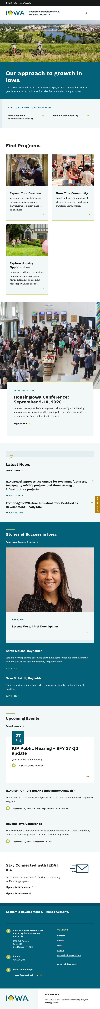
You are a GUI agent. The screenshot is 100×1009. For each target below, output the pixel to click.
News (60, 945)
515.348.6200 (19, 960)
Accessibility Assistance (69, 955)
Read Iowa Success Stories (20, 542)
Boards (60, 940)
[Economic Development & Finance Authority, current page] (15, 13)
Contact (61, 936)
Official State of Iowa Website (18, 3)
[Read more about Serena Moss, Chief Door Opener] (86, 632)
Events (60, 950)
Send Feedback (52, 994)
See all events (13, 726)
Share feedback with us (25, 975)
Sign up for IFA (17, 893)
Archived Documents (67, 964)
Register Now (21, 423)
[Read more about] (87, 776)
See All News (13, 470)
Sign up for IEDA (18, 887)
